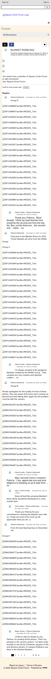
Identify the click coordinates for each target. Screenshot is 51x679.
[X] (5, 45)
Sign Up (5, 2)
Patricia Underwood (24, 53)
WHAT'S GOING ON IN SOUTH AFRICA (32, 55)
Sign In (46, 2)
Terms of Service (34, 665)
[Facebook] (11, 45)
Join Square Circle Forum (13, 81)
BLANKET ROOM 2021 (22, 50)
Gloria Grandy (20, 212)
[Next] (39, 655)
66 (36, 655)
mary (16, 490)
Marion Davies (20, 631)
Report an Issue (16, 665)
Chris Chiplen (19, 506)
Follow (26, 87)
